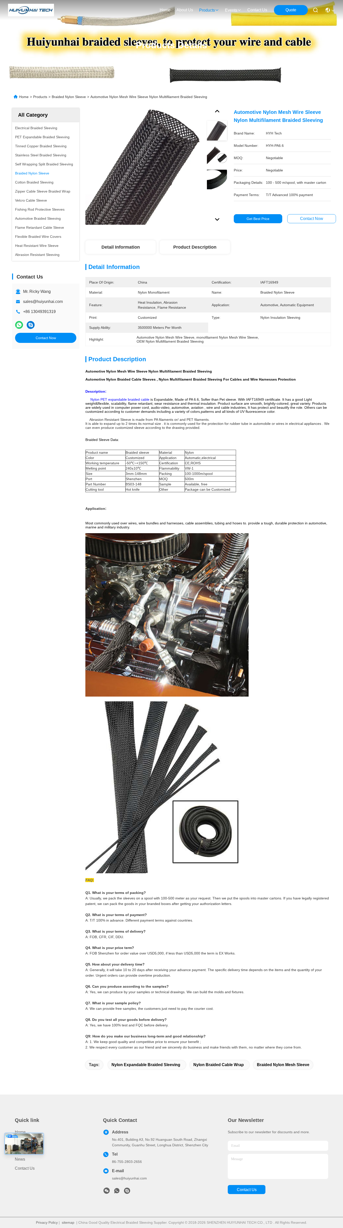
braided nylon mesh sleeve (283, 1065)
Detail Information (120, 247)
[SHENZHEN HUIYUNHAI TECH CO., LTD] (31, 10)
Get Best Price (258, 219)
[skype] (30, 325)
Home (165, 10)
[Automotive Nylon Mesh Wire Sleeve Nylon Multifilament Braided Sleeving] (143, 166)
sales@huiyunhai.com (43, 301)
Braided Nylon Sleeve (69, 97)
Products (40, 97)
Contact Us (25, 1168)
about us (185, 10)
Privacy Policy (47, 1222)
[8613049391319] (116, 1192)
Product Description (194, 247)
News (20, 1159)
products (207, 10)
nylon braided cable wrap (218, 1065)
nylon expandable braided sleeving (145, 1065)
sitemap (68, 1222)
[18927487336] (127, 1192)
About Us (23, 1150)
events (231, 10)
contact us (257, 10)
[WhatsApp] (19, 325)
